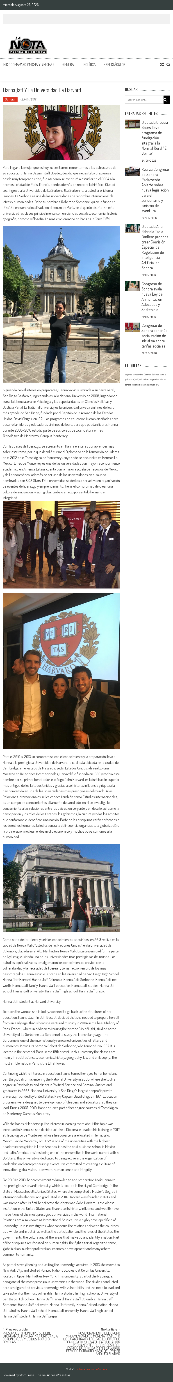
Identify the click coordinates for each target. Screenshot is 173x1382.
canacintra (138, 374)
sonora (128, 384)
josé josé (138, 379)
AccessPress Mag (58, 1375)
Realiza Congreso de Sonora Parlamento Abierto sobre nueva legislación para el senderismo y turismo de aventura (155, 190)
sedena (146, 379)
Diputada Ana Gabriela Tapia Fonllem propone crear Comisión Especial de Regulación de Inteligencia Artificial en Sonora (154, 247)
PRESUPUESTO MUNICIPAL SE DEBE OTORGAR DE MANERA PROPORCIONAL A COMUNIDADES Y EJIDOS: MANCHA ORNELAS (30, 1335)
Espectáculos (114, 64)
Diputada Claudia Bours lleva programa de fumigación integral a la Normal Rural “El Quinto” (154, 138)
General (68, 64)
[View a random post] (162, 64)
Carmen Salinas (151, 374)
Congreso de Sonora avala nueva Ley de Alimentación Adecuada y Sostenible (152, 296)
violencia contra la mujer (143, 384)
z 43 (157, 384)
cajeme (128, 374)
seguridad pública (158, 379)
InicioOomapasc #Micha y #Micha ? (28, 64)
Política (90, 64)
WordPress (27, 1375)
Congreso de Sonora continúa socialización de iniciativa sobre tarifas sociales (154, 335)
